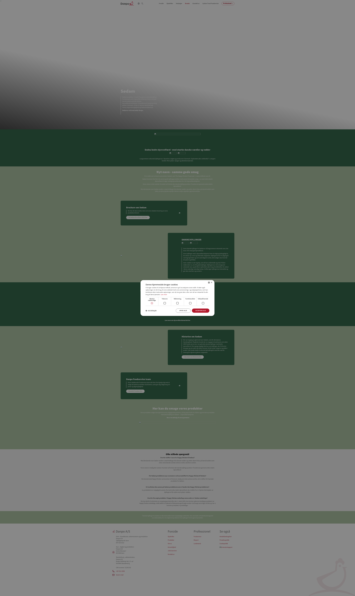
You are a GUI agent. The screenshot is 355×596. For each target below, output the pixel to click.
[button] (151, 311)
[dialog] (177, 298)
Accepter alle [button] (200, 310)
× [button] (211, 282)
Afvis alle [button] (183, 310)
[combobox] (209, 282)
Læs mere (164, 294)
